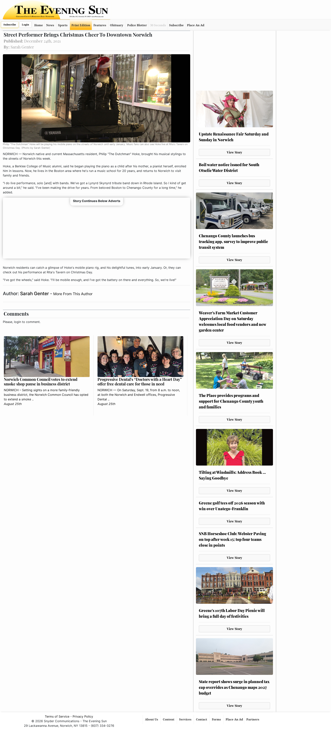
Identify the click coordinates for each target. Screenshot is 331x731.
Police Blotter (137, 25)
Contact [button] (202, 719)
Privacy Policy (83, 716)
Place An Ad (195, 25)
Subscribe (9, 24)
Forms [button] (217, 719)
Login (25, 24)
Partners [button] (253, 719)
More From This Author (73, 294)
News (50, 25)
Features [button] (99, 25)
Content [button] (169, 719)
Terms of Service (57, 716)
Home (38, 25)
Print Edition (80, 25)
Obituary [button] (116, 25)
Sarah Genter (35, 293)
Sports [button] (62, 25)
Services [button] (185, 719)
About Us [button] (152, 719)
